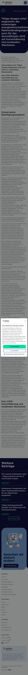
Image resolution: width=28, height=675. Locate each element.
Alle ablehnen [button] (14, 350)
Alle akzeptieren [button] (14, 346)
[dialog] (14, 337)
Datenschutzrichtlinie (11, 343)
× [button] (25, 321)
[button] (14, 354)
